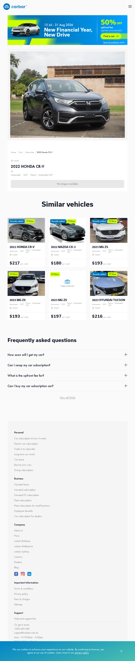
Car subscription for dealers (28, 516)
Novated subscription (25, 489)
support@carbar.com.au (26, 632)
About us (18, 530)
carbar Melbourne (23, 546)
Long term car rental (24, 454)
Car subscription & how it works (30, 438)
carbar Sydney (21, 551)
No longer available (67, 183)
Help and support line (25, 618)
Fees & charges (22, 599)
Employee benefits (23, 510)
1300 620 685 (22, 628)
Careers (18, 556)
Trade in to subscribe (24, 449)
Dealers (18, 562)
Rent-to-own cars (22, 464)
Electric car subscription (26, 443)
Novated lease (21, 484)
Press (16, 535)
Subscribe (30, 152)
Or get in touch (21, 624)
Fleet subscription (22, 500)
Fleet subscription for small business (32, 505)
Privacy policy (21, 593)
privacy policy (82, 652)
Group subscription (23, 470)
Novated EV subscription (26, 495)
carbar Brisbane (22, 541)
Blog (16, 567)
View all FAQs (67, 397)
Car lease (19, 459)
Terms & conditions (23, 588)
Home (13, 152)
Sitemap (18, 604)
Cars (21, 152)
